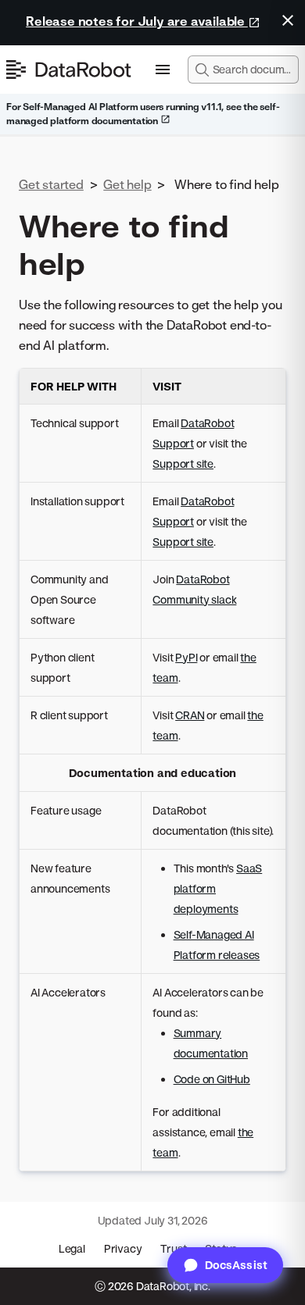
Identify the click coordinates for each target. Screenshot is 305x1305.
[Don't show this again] (287, 20)
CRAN (189, 715)
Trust (173, 1248)
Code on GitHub (212, 1079)
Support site (183, 463)
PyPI (186, 657)
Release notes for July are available (137, 21)
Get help (127, 184)
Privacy (123, 1248)
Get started (51, 184)
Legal (72, 1248)
